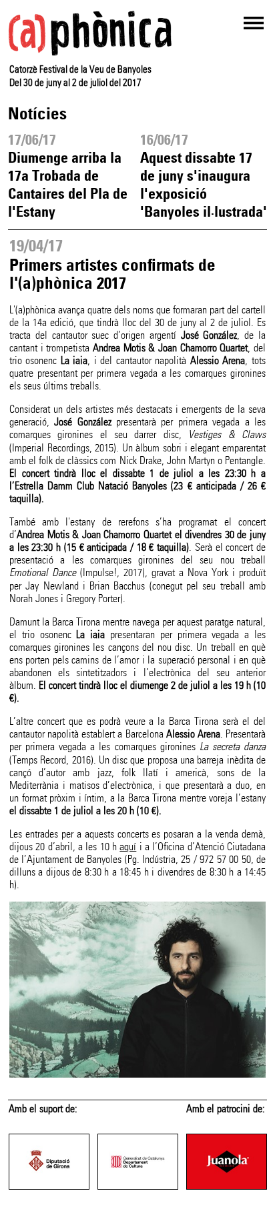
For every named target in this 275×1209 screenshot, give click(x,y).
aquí (127, 846)
